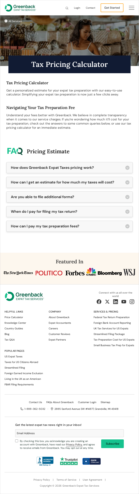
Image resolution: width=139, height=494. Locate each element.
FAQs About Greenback (60, 402)
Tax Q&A (10, 339)
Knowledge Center (15, 322)
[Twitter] (107, 301)
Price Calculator (14, 317)
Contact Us (35, 402)
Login (77, 7)
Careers (53, 328)
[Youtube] (123, 301)
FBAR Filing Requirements (19, 384)
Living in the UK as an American (23, 378)
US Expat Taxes (13, 356)
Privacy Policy (41, 479)
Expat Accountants (60, 322)
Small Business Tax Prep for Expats (114, 345)
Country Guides (14, 328)
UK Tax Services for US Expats (111, 328)
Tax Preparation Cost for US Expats (114, 339)
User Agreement (92, 479)
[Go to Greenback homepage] (20, 8)
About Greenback (59, 317)
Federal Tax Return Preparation (112, 317)
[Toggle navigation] (131, 8)
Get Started (112, 8)
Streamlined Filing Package (109, 334)
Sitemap (105, 402)
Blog (7, 334)
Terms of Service (66, 479)
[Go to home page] (24, 297)
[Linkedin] (115, 301)
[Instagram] (131, 301)
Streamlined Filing (15, 367)
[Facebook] (99, 301)
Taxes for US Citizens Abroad (21, 362)
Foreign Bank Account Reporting (112, 322)
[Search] (67, 8)
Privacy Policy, (74, 444)
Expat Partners (57, 339)
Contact (90, 7)
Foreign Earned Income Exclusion (24, 373)
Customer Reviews (59, 334)
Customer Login (87, 402)
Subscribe (112, 444)
